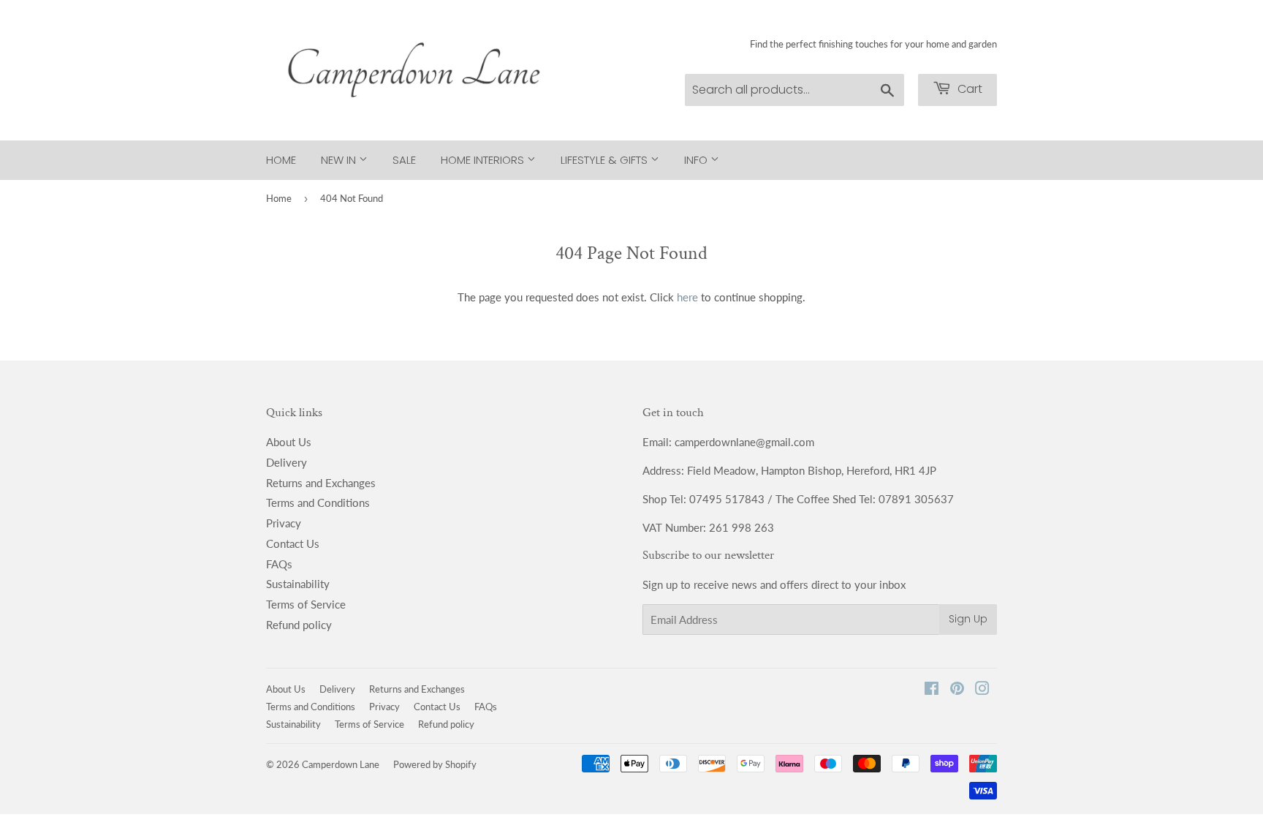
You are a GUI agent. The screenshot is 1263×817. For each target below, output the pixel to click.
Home (281, 159)
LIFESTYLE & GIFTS (606, 159)
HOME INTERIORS (484, 159)
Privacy (283, 523)
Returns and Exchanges (321, 482)
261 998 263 (741, 527)
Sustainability (298, 583)
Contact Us (292, 543)
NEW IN (340, 159)
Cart (968, 88)
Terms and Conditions (318, 502)
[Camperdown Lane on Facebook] (931, 689)
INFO (697, 159)
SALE (404, 159)
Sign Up (968, 618)
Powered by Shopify (435, 764)
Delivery (286, 462)
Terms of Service (306, 604)
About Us (288, 441)
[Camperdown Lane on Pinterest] (957, 689)
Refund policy (299, 624)
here (687, 297)
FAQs (279, 564)
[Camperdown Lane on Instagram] (982, 689)
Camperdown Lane (340, 764)
